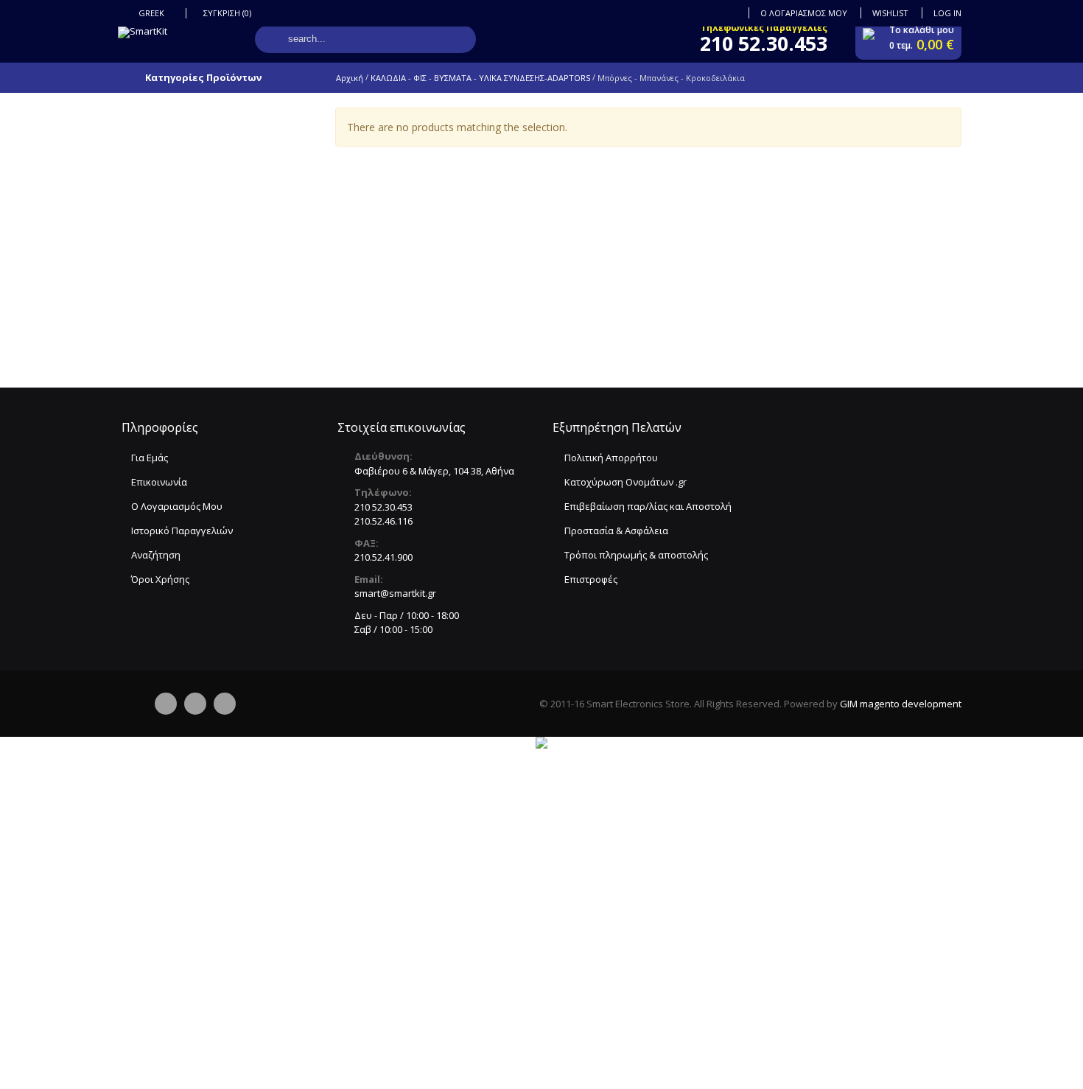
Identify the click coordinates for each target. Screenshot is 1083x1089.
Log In (947, 12)
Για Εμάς (149, 457)
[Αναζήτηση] (272, 39)
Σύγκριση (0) (227, 12)
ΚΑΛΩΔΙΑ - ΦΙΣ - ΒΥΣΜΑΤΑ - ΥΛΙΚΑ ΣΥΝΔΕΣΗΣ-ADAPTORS (480, 77)
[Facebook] (166, 704)
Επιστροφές (590, 579)
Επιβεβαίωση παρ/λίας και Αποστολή (648, 506)
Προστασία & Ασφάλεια (616, 530)
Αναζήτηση (155, 554)
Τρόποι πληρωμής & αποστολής (636, 554)
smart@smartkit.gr (395, 593)
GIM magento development (900, 703)
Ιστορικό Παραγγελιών (182, 530)
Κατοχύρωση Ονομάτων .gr (625, 482)
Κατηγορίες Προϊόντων (203, 77)
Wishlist (890, 12)
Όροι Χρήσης (160, 579)
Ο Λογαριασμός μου (803, 12)
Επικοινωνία (159, 482)
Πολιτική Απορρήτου (611, 457)
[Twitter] (195, 704)
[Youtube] (225, 704)
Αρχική (349, 77)
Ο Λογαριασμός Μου (176, 506)
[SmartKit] (142, 32)
